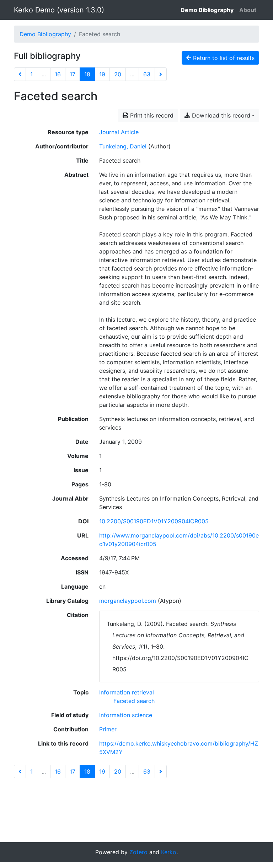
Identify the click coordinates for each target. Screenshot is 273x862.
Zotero (138, 852)
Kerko (168, 852)
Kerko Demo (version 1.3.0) (59, 10)
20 (117, 74)
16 (58, 74)
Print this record (150, 115)
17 (72, 74)
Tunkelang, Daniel (122, 146)
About (247, 9)
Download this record (220, 115)
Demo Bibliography (207, 9)
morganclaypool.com (127, 600)
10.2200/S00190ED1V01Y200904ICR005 (154, 521)
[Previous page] (20, 74)
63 (146, 74)
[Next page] (161, 74)
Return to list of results (223, 57)
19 (102, 74)
